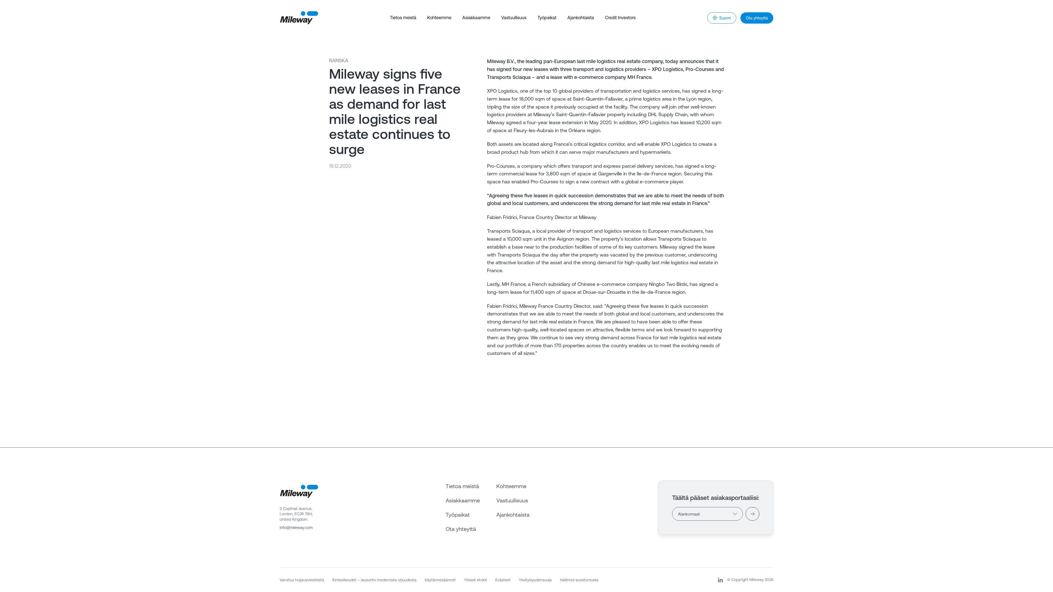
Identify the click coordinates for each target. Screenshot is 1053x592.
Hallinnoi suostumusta (579, 580)
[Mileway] (299, 17)
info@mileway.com (296, 527)
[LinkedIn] (720, 580)
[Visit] (752, 514)
